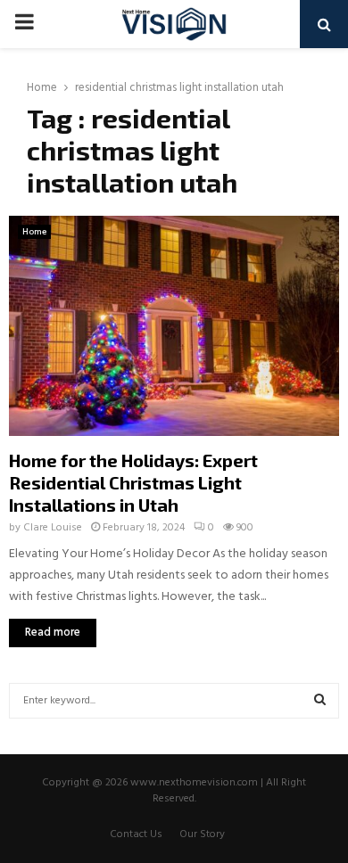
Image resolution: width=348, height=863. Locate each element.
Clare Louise (52, 528)
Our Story (202, 834)
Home (34, 232)
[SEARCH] (320, 701)
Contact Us (136, 834)
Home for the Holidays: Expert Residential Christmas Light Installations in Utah (133, 482)
